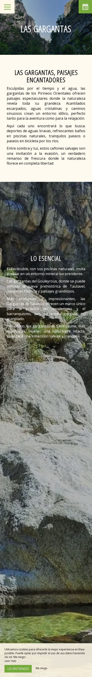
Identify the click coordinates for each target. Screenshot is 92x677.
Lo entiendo (18, 668)
